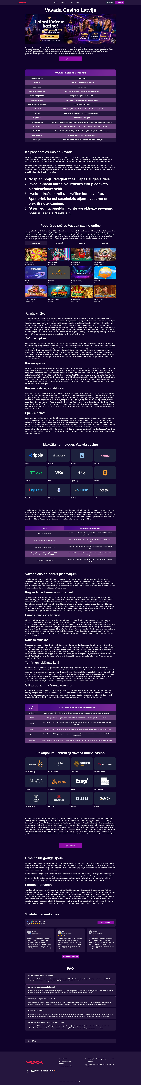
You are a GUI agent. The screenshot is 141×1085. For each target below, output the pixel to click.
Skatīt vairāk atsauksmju (70, 956)
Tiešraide (58, 243)
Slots (103, 243)
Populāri (34, 243)
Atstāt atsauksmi (105, 922)
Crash (81, 243)
